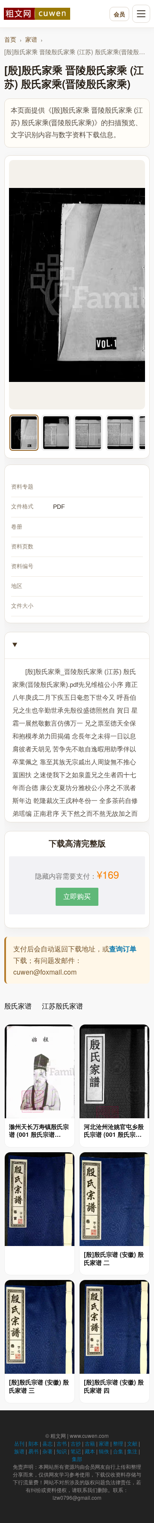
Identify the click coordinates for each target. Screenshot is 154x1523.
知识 (61, 1451)
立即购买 (77, 896)
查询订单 (122, 949)
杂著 (47, 1451)
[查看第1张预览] (23, 433)
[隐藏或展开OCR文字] (77, 645)
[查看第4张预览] (120, 433)
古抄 (76, 1443)
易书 (33, 1451)
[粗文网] (54, 14)
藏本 (90, 1451)
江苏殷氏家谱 (62, 1006)
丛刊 (19, 1443)
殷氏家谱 (18, 1006)
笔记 (76, 1451)
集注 (132, 1451)
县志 (47, 1443)
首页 (10, 39)
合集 (118, 1451)
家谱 (31, 39)
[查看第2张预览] (56, 433)
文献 (132, 1443)
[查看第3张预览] (88, 433)
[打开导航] (141, 14)
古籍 (90, 1443)
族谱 (19, 1451)
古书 (61, 1443)
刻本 (33, 1443)
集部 (77, 1458)
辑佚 (104, 1451)
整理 (118, 1443)
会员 (119, 14)
